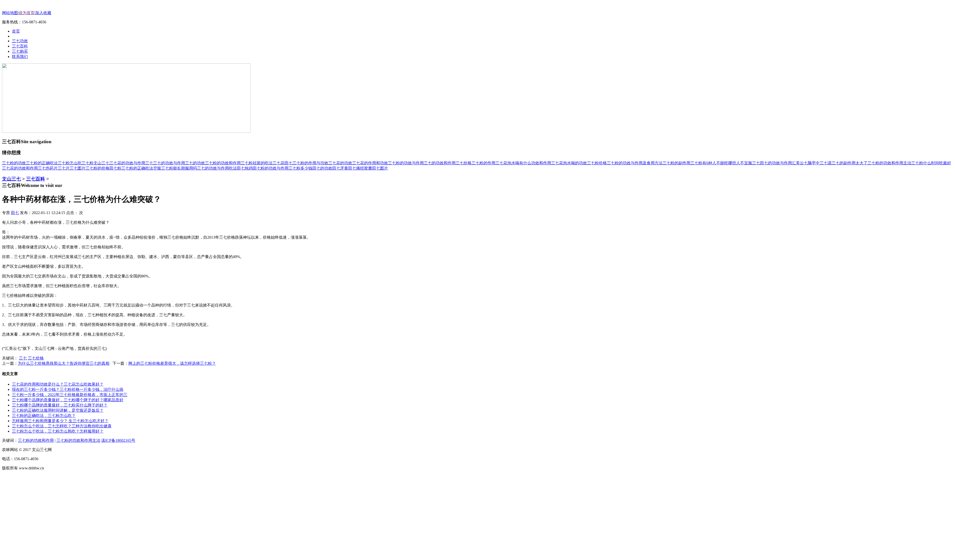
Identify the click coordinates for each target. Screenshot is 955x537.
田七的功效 (322, 168)
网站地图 (10, 13)
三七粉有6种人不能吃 (709, 163)
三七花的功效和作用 (20, 168)
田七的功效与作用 (776, 163)
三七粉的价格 (97, 168)
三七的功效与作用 (169, 163)
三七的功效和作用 (440, 163)
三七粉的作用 (483, 163)
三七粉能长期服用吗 (179, 168)
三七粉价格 (597, 163)
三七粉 (88, 163)
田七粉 (115, 168)
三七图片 (78, 168)
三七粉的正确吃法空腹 (141, 168)
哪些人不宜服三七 (744, 163)
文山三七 (101, 163)
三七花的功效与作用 (127, 163)
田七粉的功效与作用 (270, 168)
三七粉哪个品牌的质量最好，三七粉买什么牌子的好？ (59, 405)
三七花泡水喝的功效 (569, 163)
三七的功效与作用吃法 (217, 168)
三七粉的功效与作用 (406, 163)
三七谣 (826, 163)
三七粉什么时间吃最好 (931, 163)
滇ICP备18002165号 (118, 440)
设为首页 (27, 13)
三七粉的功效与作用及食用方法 (635, 163)
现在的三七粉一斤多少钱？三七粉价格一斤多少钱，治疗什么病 (67, 389)
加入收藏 (43, 13)
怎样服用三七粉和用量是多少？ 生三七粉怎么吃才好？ (60, 421)
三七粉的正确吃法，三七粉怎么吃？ (44, 415)
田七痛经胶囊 (360, 168)
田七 (288, 163)
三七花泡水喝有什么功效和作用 (523, 163)
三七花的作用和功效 (370, 163)
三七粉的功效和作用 (223, 163)
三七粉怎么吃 (70, 163)
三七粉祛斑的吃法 (257, 163)
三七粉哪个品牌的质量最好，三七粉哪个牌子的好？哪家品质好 (67, 400)
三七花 (279, 163)
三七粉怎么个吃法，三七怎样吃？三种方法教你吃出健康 (61, 426)
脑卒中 (814, 163)
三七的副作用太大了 (849, 163)
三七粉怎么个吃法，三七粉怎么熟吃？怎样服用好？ (57, 431)
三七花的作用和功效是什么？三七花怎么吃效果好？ (57, 384)
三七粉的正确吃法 (42, 163)
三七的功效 (195, 163)
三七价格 (464, 163)
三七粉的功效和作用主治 (889, 163)
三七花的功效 (340, 163)
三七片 (64, 168)
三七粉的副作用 (676, 163)
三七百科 (35, 178)
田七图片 (380, 168)
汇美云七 (800, 163)
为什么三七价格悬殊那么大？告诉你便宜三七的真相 (63, 363)
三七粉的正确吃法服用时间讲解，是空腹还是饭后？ (57, 410)
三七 (149, 163)
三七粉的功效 (14, 163)
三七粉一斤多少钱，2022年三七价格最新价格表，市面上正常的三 (69, 395)
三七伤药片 (48, 168)
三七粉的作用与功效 (310, 163)
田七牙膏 (340, 168)
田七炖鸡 (245, 168)
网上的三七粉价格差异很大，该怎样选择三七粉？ (172, 363)
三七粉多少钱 (300, 168)
